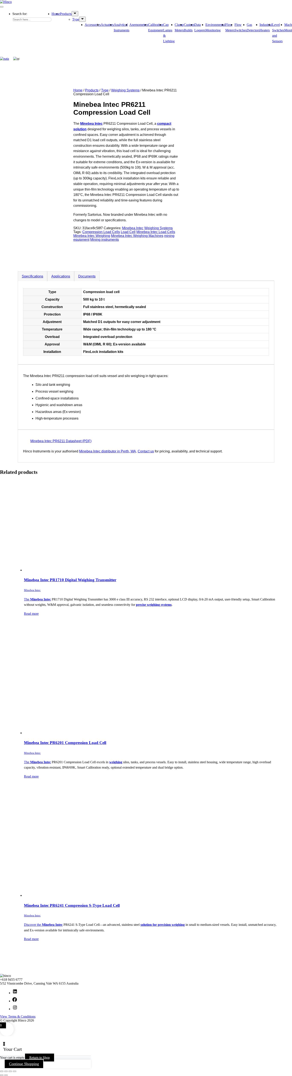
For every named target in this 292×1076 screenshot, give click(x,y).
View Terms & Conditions (17, 1016)
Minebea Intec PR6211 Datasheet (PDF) (60, 441)
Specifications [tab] (32, 276)
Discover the (33, 924)
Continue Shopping (24, 1064)
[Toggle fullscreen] (6, 1071)
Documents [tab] (87, 276)
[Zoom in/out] (1, 1071)
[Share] (10, 1071)
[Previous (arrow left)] (1, 1075)
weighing (115, 762)
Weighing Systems (125, 90)
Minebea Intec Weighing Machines (137, 236)
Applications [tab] (60, 276)
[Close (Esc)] (14, 1071)
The (27, 599)
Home (56, 14)
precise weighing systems (154, 604)
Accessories (93, 24)
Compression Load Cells (101, 232)
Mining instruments (104, 239)
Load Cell (128, 232)
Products (66, 14)
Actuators (107, 24)
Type (75, 19)
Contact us (146, 451)
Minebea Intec (132, 228)
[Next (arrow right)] (6, 1075)
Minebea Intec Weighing (91, 236)
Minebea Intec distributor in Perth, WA (107, 451)
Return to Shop (39, 1057)
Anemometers (138, 24)
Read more (31, 613)
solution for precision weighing (162, 924)
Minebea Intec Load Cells (155, 232)
